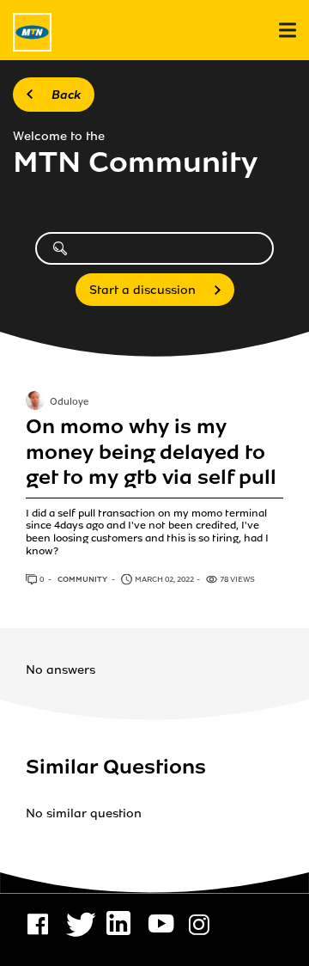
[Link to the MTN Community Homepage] (32, 32)
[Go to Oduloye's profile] (35, 402)
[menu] (287, 30)
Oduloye (69, 402)
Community (83, 579)
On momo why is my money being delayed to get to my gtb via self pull (151, 452)
